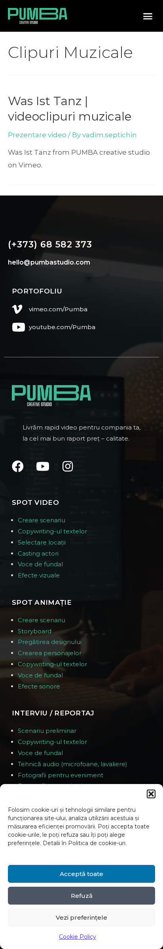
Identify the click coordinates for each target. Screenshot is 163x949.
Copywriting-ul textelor (52, 531)
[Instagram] (68, 466)
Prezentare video (37, 135)
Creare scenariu (41, 520)
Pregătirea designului (50, 642)
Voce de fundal (40, 564)
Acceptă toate (81, 874)
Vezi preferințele (81, 917)
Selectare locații (42, 542)
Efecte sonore (39, 686)
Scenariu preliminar (47, 730)
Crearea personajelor (50, 653)
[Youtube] (43, 466)
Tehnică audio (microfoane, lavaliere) (72, 764)
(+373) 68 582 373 (50, 244)
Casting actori (38, 553)
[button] (151, 794)
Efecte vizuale (39, 575)
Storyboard (34, 631)
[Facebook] (18, 466)
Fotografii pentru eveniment (60, 775)
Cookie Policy (77, 936)
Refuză (82, 895)
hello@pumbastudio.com (49, 262)
